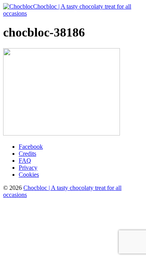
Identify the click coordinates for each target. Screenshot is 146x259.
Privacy (28, 167)
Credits (27, 153)
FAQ (25, 160)
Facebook (31, 146)
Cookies (29, 174)
